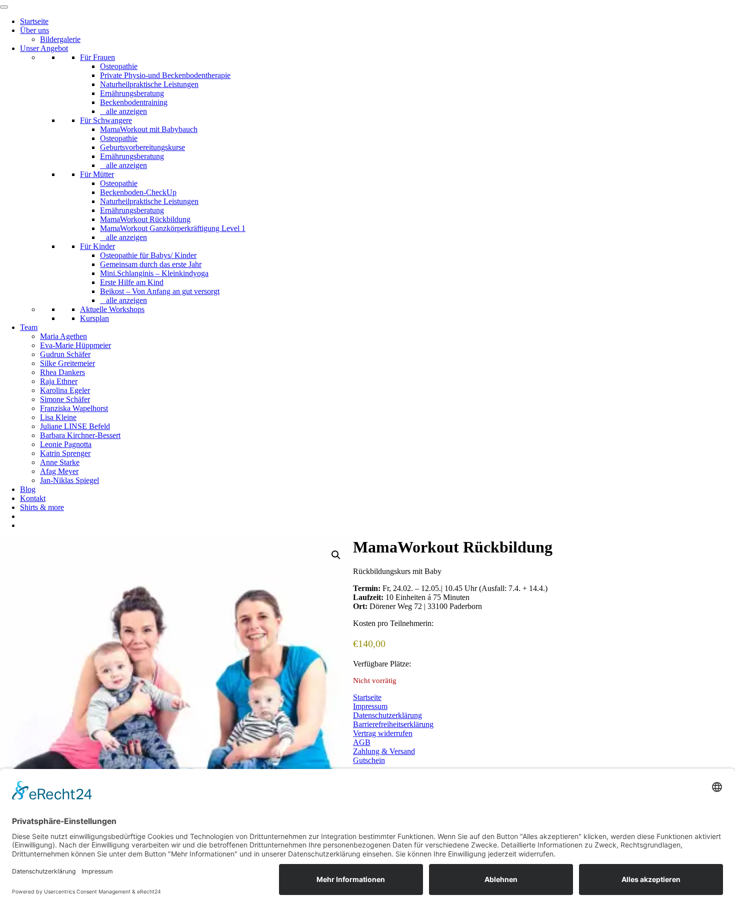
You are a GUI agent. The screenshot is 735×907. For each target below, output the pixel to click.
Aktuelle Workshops (112, 309)
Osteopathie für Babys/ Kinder (148, 255)
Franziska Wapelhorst (74, 408)
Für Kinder (97, 246)
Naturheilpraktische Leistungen (149, 84)
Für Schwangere (106, 120)
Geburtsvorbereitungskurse (142, 147)
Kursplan (94, 318)
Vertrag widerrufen (382, 733)
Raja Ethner (59, 381)
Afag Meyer (59, 471)
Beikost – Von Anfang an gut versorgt (160, 291)
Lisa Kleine (58, 417)
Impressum (370, 706)
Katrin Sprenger (65, 453)
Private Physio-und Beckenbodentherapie (165, 75)
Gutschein (369, 760)
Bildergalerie (60, 39)
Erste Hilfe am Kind (132, 282)
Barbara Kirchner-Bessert (80, 435)
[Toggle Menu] (4, 7)
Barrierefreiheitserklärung (393, 724)
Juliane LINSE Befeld (75, 426)
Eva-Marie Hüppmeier (75, 345)
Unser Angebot (44, 48)
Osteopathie (119, 66)
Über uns (34, 30)
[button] (336, 555)
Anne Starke (60, 462)
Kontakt (33, 498)
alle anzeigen (126, 111)
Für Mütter (97, 174)
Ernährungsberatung (132, 93)
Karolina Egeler (65, 390)
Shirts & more (42, 507)
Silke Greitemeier (67, 363)
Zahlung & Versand (384, 751)
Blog (28, 489)
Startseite (34, 21)
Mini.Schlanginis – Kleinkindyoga (154, 273)
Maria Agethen (63, 336)
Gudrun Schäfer (65, 354)
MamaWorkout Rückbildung (145, 219)
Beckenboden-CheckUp (138, 192)
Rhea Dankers (62, 372)
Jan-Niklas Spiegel (69, 480)
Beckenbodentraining (134, 102)
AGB (361, 742)
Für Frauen (97, 57)
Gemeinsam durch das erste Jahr (151, 264)
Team (29, 327)
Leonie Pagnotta (66, 444)
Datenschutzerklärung (387, 715)
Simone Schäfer (65, 399)
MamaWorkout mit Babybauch (149, 129)
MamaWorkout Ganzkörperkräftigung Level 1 (173, 228)
